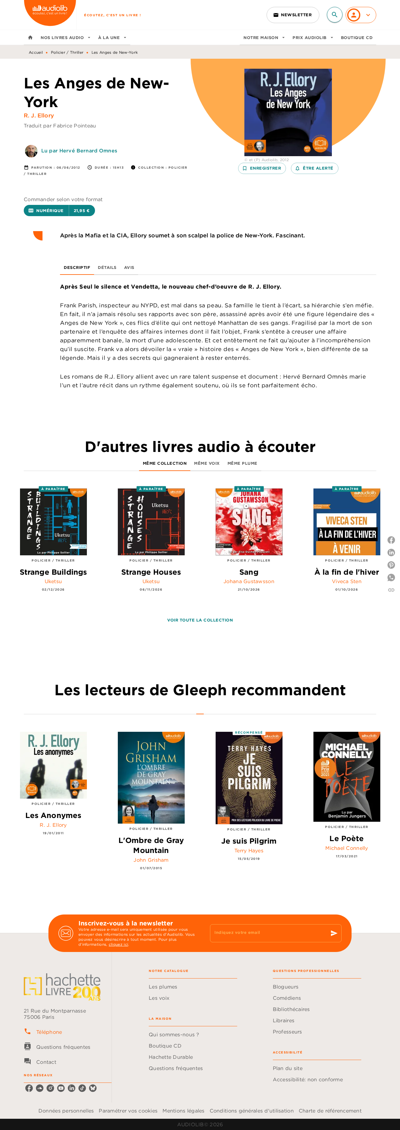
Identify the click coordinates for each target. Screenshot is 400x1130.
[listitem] (29, 1088)
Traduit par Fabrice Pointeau (60, 125)
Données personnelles (66, 1111)
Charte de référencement (330, 1111)
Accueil (36, 52)
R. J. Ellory (39, 115)
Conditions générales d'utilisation (252, 1111)
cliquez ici (118, 944)
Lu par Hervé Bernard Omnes (79, 150)
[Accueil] (50, 15)
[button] (293, 15)
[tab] (30, 37)
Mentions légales (183, 1111)
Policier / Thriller (67, 52)
